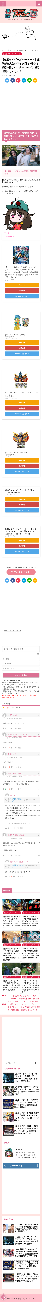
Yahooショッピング (22, 296)
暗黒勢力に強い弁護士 (18, 866)
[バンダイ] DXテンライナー (16, 452)
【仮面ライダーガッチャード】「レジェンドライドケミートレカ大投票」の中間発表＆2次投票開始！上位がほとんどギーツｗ (24, 1007)
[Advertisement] (21, 107)
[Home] (21, 15)
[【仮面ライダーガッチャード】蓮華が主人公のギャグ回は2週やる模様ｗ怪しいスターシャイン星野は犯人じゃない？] (24, 80)
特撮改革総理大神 (17, 800)
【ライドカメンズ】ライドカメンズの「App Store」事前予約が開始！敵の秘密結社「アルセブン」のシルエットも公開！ (24, 998)
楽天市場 (22, 290)
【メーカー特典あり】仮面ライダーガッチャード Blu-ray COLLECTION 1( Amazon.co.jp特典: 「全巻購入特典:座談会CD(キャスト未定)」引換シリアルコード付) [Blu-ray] (21, 272)
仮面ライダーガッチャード (12, 631)
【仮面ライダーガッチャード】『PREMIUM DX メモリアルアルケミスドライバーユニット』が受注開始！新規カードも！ (30, 953)
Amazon (22, 285)
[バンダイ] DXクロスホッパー (17, 335)
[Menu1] (21, 3)
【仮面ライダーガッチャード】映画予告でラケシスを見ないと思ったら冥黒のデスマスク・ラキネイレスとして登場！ (11, 985)
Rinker (12, 279)
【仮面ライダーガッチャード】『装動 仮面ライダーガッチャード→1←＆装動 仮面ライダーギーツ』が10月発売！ (30, 921)
